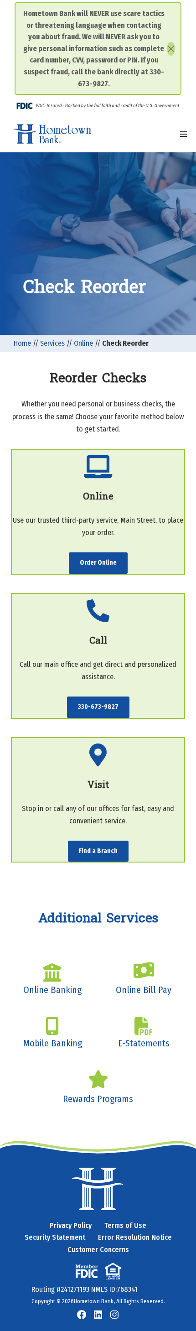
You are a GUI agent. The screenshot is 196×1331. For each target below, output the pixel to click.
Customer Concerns (98, 1249)
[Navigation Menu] (183, 134)
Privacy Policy (71, 1225)
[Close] (171, 49)
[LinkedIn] (98, 1314)
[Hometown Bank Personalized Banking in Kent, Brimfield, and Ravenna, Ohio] (52, 134)
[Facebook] (81, 1314)
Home (22, 343)
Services (52, 343)
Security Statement (55, 1237)
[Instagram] (114, 1314)
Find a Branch (98, 851)
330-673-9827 (98, 707)
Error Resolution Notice (135, 1237)
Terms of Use (125, 1225)
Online (83, 343)
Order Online (98, 563)
